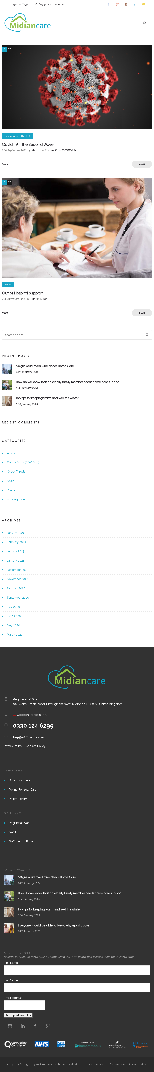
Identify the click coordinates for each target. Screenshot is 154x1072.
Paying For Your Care (22, 789)
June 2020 (14, 616)
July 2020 (13, 606)
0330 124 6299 (33, 725)
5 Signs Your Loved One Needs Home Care (45, 366)
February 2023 (16, 542)
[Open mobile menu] (133, 23)
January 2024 (15, 532)
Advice (11, 453)
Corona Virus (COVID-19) (23, 462)
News (10, 481)
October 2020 (16, 588)
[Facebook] (108, 4)
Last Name (11, 980)
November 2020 (17, 579)
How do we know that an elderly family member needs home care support (67, 382)
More (5, 164)
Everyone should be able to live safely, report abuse (53, 925)
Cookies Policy (35, 746)
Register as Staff (19, 823)
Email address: (13, 997)
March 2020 (15, 634)
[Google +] (117, 4)
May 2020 (13, 625)
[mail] (143, 4)
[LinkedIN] (134, 4)
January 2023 (15, 551)
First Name (11, 962)
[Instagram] (126, 4)
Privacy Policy (13, 746)
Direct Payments (19, 780)
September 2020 (18, 597)
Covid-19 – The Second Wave (28, 144)
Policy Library (18, 798)
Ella (33, 298)
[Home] (28, 31)
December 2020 (17, 569)
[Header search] (144, 23)
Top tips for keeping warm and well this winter (47, 398)
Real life (12, 490)
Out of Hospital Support (22, 293)
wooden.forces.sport (30, 715)
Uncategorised (16, 499)
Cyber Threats (16, 471)
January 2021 (15, 560)
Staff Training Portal (21, 841)
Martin (36, 150)
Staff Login (16, 832)
